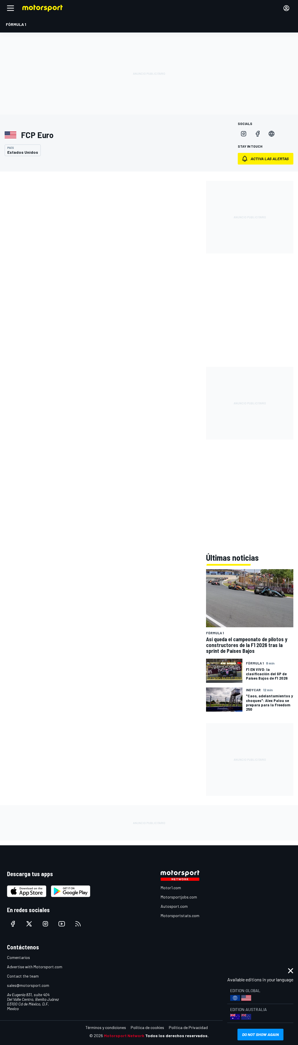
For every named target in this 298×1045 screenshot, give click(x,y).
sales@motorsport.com (28, 985)
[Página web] (271, 134)
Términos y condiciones (106, 1027)
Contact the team (23, 975)
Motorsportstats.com (180, 915)
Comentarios (18, 957)
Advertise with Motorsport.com (34, 966)
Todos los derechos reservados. (177, 1035)
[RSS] (78, 924)
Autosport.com (174, 906)
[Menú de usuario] (286, 8)
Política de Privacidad (188, 1027)
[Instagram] (243, 134)
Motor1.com (171, 887)
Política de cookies (147, 1027)
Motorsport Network (124, 1035)
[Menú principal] (10, 8)
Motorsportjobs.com (179, 896)
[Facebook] (257, 134)
